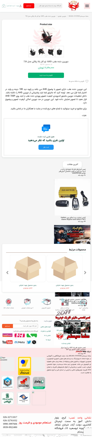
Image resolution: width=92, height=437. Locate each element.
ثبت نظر (46, 147)
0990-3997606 (10, 424)
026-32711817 (10, 417)
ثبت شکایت (66, 339)
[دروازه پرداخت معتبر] (24, 375)
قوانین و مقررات (46, 331)
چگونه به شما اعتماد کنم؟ (64, 326)
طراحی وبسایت (65, 343)
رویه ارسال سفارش (82, 330)
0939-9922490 (10, 427)
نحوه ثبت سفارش (82, 326)
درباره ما (48, 340)
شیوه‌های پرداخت (83, 334)
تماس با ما (47, 335)
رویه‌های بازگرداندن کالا (64, 330)
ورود (17, 6)
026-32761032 (10, 420)
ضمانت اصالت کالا (65, 335)
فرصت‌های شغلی (46, 327)
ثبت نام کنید (11, 6)
